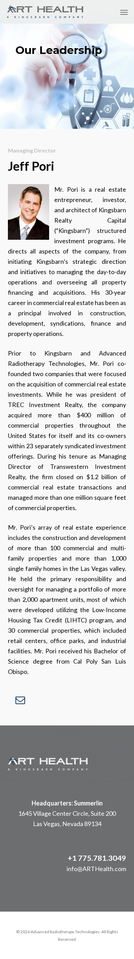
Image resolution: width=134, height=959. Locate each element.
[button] (124, 12)
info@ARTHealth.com (96, 868)
